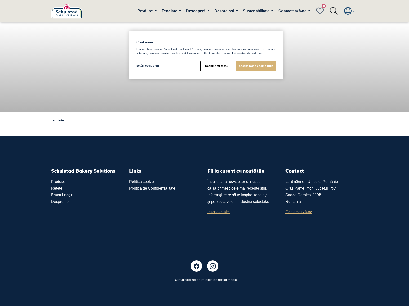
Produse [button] (146, 11)
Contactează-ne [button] (292, 11)
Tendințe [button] (170, 11)
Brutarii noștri (62, 195)
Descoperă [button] (196, 11)
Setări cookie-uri (147, 65)
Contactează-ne (298, 212)
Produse (58, 182)
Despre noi (60, 202)
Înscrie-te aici (218, 212)
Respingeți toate (216, 65)
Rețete (56, 188)
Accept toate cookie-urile (256, 65)
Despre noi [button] (224, 11)
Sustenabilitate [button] (257, 11)
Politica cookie (141, 182)
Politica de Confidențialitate (152, 188)
